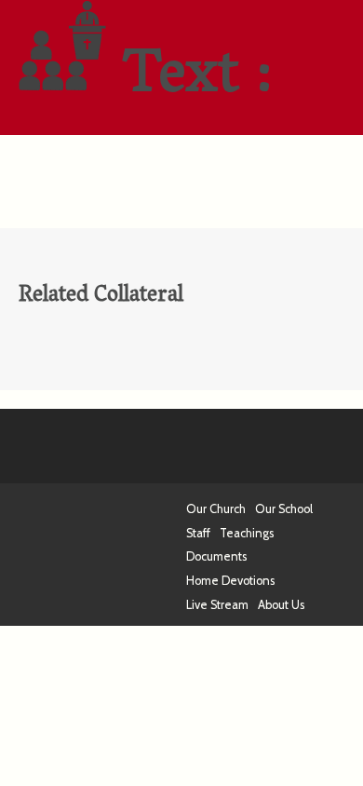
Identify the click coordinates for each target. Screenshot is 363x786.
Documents (216, 556)
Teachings (247, 533)
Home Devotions (230, 581)
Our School (284, 509)
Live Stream (217, 605)
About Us (281, 605)
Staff (198, 533)
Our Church (216, 509)
